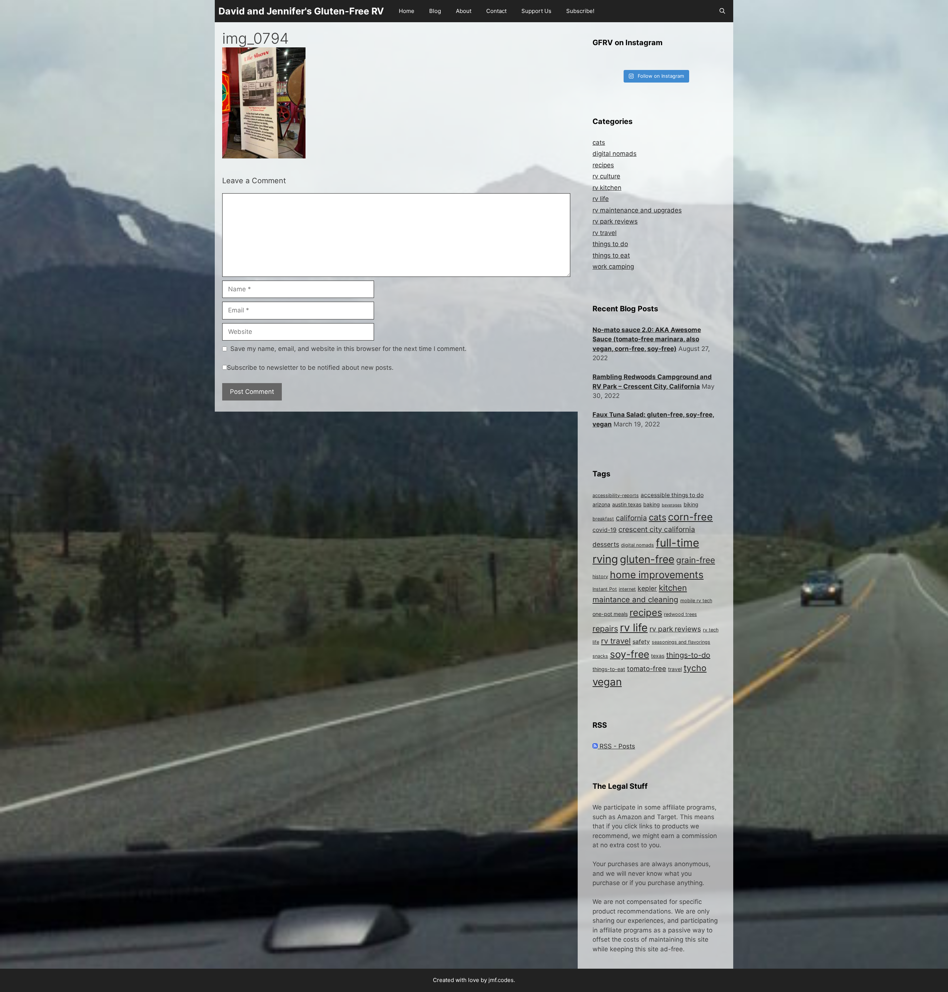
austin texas (626, 504)
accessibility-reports (615, 495)
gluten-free (647, 559)
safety (641, 641)
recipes (603, 165)
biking (691, 504)
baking (651, 504)
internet (627, 589)
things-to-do (688, 655)
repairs (605, 628)
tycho (695, 668)
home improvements (657, 574)
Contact (496, 10)
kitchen (673, 588)
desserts (605, 544)
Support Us (536, 10)
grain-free (695, 560)
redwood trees (680, 614)
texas (657, 656)
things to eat (611, 255)
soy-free (629, 654)
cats (598, 142)
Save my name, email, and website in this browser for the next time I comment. (348, 348)
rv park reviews (615, 221)
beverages (672, 505)
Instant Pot (604, 589)
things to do (610, 244)
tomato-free (646, 668)
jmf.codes (501, 979)
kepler (647, 588)
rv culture (606, 176)
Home (406, 10)
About (463, 10)
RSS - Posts (616, 746)
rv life (600, 198)
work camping (613, 266)
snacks (600, 656)
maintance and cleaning (635, 599)
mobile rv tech (696, 600)
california (631, 517)
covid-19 (604, 529)
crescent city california (656, 529)
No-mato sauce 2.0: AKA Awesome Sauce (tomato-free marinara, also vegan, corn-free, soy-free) (646, 339)
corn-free (690, 517)
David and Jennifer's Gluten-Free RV (301, 11)
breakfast (603, 519)
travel (675, 669)
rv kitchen (606, 187)
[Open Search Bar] (722, 11)
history (600, 576)
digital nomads (614, 153)
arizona (601, 504)
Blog (435, 10)
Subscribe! (580, 10)
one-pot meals (610, 614)
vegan (607, 682)
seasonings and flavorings (681, 642)
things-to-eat (608, 669)
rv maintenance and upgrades (637, 210)
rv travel (604, 233)
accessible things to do (672, 495)
